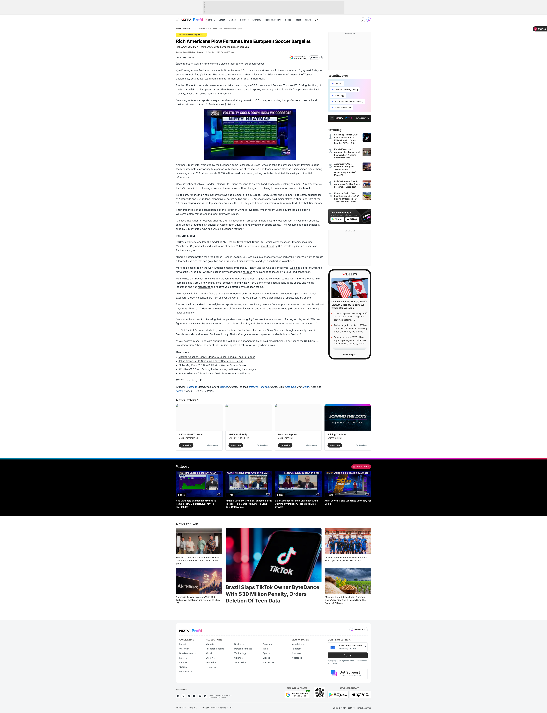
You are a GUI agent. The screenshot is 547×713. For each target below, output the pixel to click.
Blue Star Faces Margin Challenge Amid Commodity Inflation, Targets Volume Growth (296, 503)
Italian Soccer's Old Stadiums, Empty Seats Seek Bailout (210, 361)
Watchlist (184, 648)
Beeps (288, 20)
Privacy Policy (209, 707)
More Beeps (349, 354)
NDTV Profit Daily (238, 434)
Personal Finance (303, 20)
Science (238, 657)
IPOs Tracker (186, 671)
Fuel (287, 386)
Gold (294, 386)
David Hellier (189, 52)
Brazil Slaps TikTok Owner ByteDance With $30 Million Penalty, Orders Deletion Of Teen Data (272, 594)
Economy (256, 20)
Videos (266, 657)
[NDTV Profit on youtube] (200, 696)
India (265, 648)
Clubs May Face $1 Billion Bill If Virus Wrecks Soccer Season (212, 365)
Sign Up (347, 655)
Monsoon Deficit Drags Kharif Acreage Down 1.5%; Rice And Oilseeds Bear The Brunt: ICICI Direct (345, 600)
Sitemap (222, 707)
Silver (305, 386)
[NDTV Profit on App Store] (360, 694)
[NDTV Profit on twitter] (183, 696)
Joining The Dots (336, 434)
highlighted (204, 286)
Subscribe (186, 445)
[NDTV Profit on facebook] (178, 696)
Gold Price (211, 662)
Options (183, 667)
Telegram (296, 648)
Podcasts (296, 653)
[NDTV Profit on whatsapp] (205, 696)
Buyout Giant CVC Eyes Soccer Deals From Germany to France (214, 373)
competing (275, 278)
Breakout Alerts (187, 653)
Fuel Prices (268, 662)
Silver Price (240, 662)
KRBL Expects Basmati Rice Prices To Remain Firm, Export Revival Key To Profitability (196, 503)
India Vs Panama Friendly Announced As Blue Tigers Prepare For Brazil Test (346, 559)
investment (267, 246)
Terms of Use (193, 707)
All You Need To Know (191, 434)
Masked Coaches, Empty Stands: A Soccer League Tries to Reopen (216, 357)
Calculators (212, 667)
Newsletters (297, 644)
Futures (183, 662)
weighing (295, 267)
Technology (240, 653)
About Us (180, 707)
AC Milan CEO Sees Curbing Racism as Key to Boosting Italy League (217, 369)
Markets (232, 20)
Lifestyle (210, 657)
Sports (266, 653)
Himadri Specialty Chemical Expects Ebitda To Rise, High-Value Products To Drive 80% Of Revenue (248, 503)
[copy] (322, 57)
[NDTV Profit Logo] (190, 630)
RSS (231, 707)
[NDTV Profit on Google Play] (338, 694)
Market (224, 386)
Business (244, 20)
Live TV (211, 20)
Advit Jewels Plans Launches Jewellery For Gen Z (347, 502)
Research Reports (273, 20)
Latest (222, 20)
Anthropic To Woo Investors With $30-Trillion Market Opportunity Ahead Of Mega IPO (198, 600)
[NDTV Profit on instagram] (189, 696)
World (209, 653)
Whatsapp (296, 657)
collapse (247, 271)
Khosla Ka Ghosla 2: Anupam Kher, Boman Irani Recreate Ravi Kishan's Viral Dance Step (197, 560)
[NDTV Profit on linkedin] (194, 696)
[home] (192, 18)
